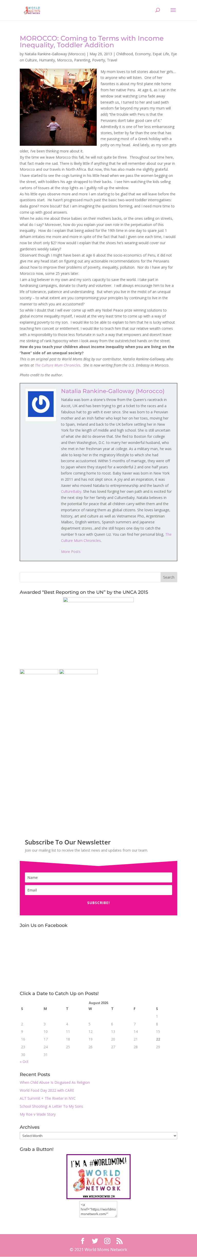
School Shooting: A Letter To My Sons (51, 1106)
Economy (143, 53)
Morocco (64, 60)
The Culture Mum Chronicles (57, 365)
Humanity (47, 60)
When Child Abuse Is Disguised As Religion (55, 1082)
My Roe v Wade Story (38, 1114)
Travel (112, 60)
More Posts (71, 551)
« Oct (24, 1061)
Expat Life (161, 53)
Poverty (98, 60)
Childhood (124, 53)
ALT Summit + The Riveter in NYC (48, 1098)
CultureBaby (71, 491)
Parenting (82, 60)
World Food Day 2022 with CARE (47, 1090)
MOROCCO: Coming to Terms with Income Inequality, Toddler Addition (92, 41)
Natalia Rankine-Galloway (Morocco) (55, 53)
